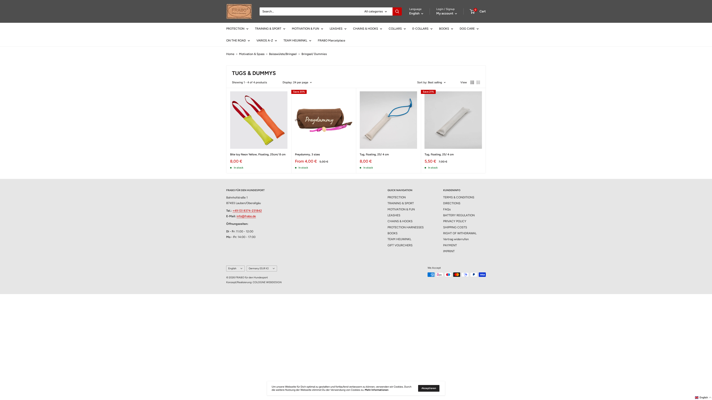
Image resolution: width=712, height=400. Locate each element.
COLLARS (395, 28)
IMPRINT (449, 251)
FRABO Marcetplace (331, 40)
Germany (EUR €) (259, 268)
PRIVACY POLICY (454, 221)
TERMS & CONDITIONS (458, 197)
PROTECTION (235, 28)
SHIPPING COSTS (455, 227)
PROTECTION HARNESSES (406, 227)
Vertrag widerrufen (456, 239)
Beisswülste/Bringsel (283, 54)
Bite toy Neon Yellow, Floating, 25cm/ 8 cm (258, 154)
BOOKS (444, 28)
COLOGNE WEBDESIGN (267, 282)
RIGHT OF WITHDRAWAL (460, 233)
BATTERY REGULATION (459, 215)
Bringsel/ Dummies (314, 54)
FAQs (447, 209)
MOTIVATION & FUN (305, 28)
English (232, 268)
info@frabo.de (246, 216)
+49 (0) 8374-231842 (247, 210)
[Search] (397, 11)
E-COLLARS (420, 28)
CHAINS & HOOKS (365, 28)
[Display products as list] (478, 82)
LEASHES (336, 28)
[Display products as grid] (472, 82)
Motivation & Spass (251, 54)
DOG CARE (467, 28)
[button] (703, 397)
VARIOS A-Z (264, 40)
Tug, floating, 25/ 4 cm (374, 154)
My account (445, 13)
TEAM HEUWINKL (295, 40)
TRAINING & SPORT (268, 28)
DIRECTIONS (451, 203)
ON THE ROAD (236, 40)
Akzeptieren (428, 388)
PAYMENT (450, 245)
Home (230, 54)
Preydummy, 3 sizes (307, 154)
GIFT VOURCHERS (400, 245)
